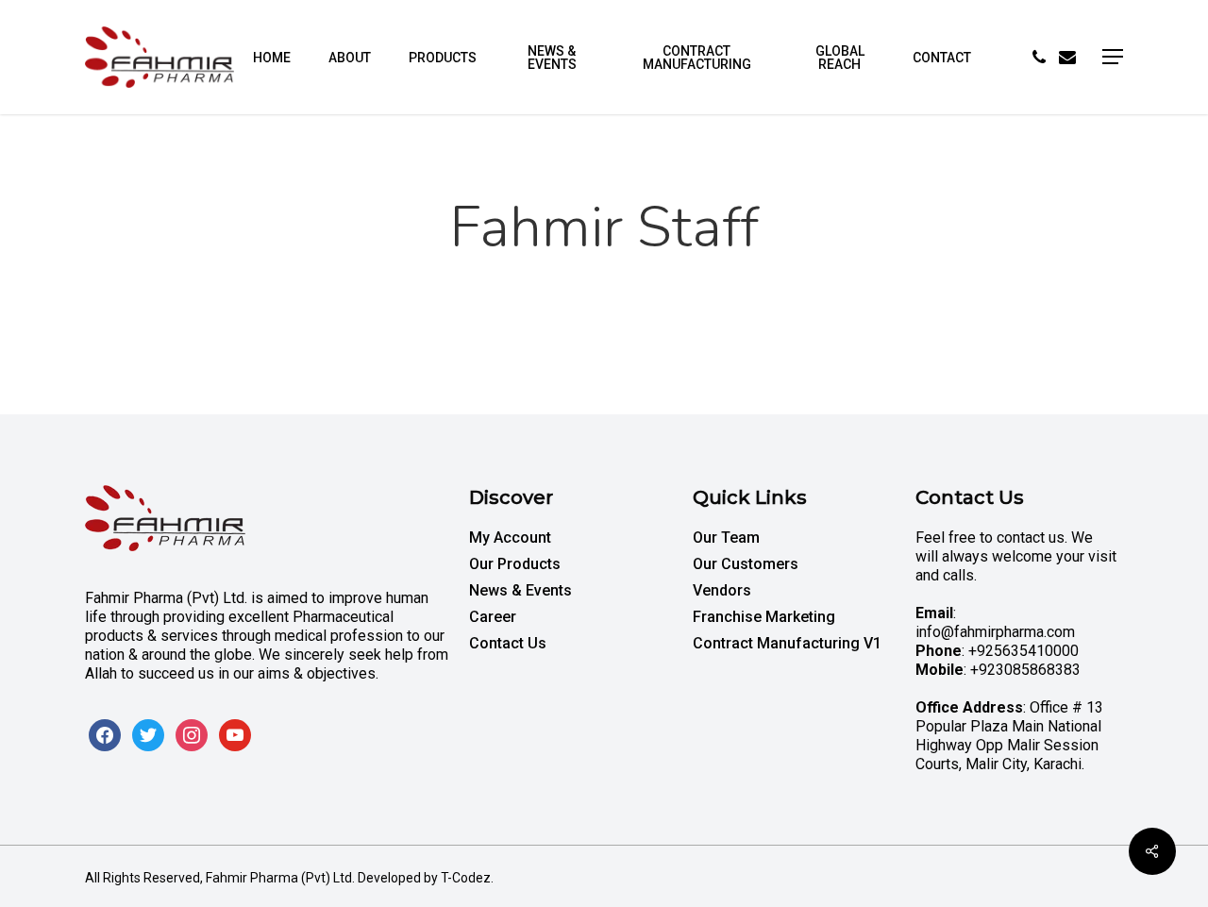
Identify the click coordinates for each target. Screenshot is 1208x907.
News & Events (520, 590)
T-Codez (466, 877)
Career (492, 617)
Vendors (722, 590)
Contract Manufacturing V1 (787, 643)
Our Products (515, 564)
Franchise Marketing (764, 617)
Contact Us (507, 643)
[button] (1112, 57)
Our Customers (745, 564)
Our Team (726, 537)
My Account (510, 537)
